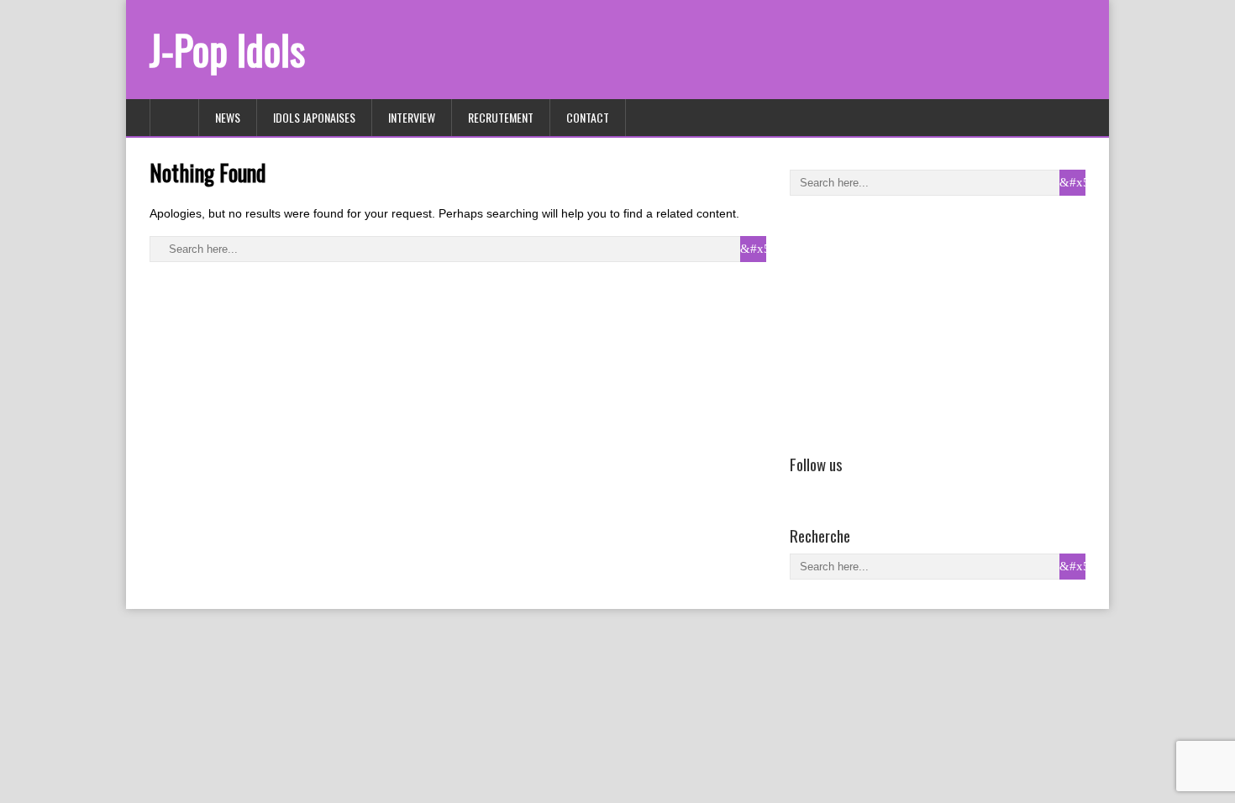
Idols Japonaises (314, 117)
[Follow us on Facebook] (800, 488)
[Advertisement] (916, 322)
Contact (587, 117)
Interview (411, 117)
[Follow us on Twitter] (824, 488)
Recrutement (500, 117)
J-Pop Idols (227, 49)
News (227, 117)
